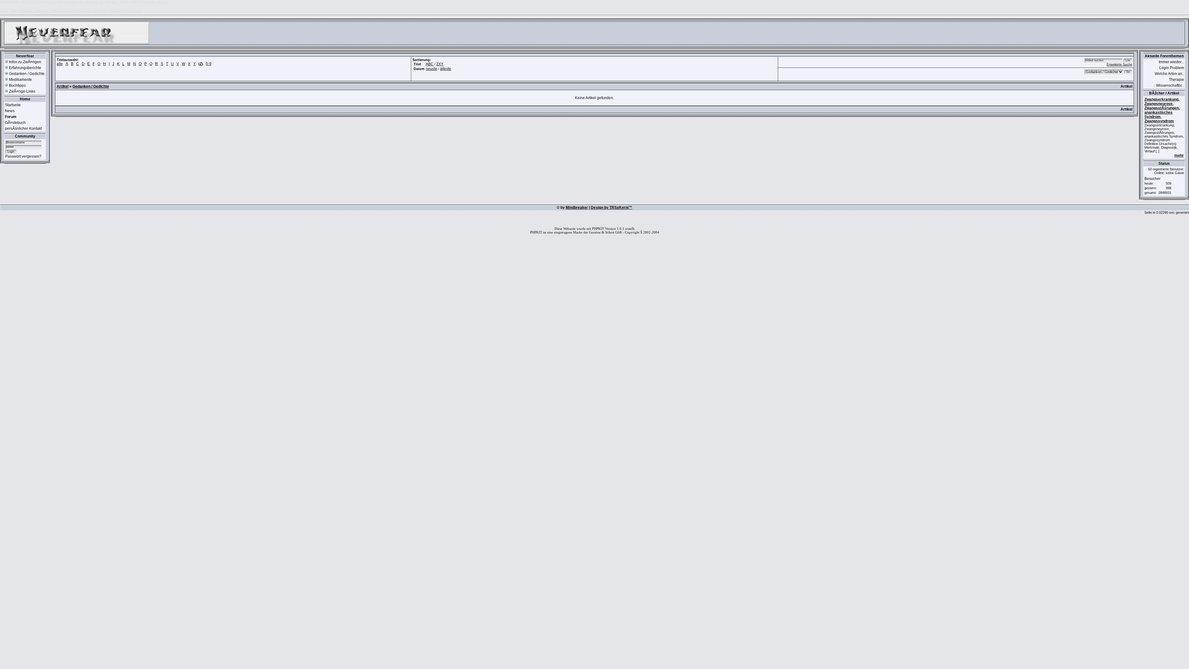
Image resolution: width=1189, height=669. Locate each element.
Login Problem (1171, 68)
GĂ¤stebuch (15, 122)
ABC (429, 64)
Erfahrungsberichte (24, 68)
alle (60, 64)
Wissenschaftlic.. (1170, 85)
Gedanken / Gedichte (26, 74)
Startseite (13, 105)
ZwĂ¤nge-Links (21, 91)
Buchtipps (17, 85)
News (10, 111)
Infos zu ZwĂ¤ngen (24, 62)
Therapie (1176, 79)
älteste (445, 69)
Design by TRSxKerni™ (611, 207)
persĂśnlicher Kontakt (23, 128)
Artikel (62, 86)
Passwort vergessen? (23, 156)
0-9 (208, 64)
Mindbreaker (577, 207)
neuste (431, 69)
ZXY (439, 64)
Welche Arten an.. (1169, 74)
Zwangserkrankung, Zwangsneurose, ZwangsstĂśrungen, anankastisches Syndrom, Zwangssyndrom (1162, 110)
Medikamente (20, 79)
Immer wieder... (1171, 62)
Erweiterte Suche (1119, 64)
